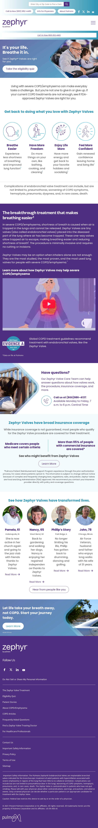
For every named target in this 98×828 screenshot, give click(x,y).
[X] (11, 669)
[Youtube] (93, 12)
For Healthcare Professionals (16, 731)
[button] (49, 304)
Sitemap (6, 766)
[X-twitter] (83, 11)
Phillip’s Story (61, 530)
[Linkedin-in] (88, 11)
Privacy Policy (9, 754)
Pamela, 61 (12, 530)
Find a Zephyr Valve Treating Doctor (20, 725)
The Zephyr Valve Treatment (16, 690)
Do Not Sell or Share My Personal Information (25, 679)
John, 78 (85, 530)
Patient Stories (10, 702)
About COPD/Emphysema (15, 708)
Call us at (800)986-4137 (70, 397)
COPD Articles (9, 713)
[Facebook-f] (78, 11)
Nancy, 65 (37, 530)
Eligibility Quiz (9, 696)
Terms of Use (9, 760)
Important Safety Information (17, 748)
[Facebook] (4, 669)
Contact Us (8, 742)
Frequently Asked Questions (16, 719)
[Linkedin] (17, 669)
